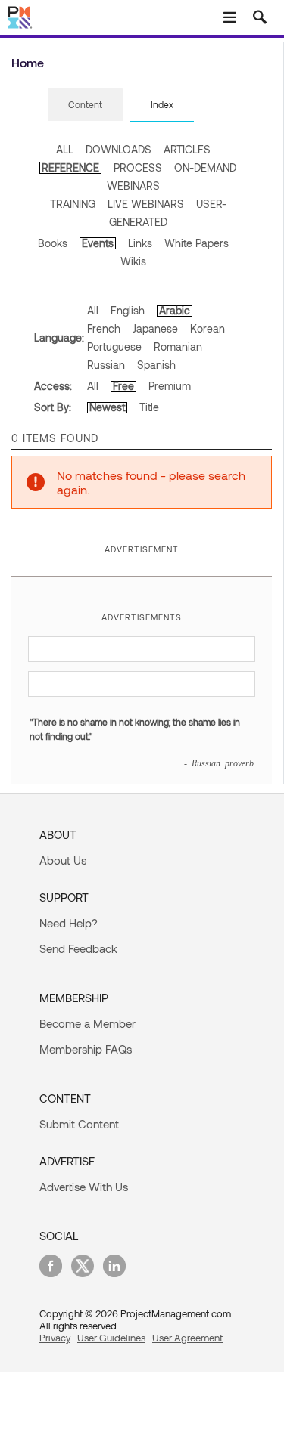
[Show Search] (260, 17)
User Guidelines (111, 1338)
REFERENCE (70, 167)
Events (98, 243)
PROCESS (138, 167)
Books (52, 243)
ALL (64, 149)
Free (123, 385)
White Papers (196, 243)
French (103, 328)
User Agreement (187, 1338)
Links (140, 243)
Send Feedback (78, 948)
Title (149, 407)
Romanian (178, 346)
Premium (169, 385)
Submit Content (79, 1124)
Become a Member (87, 1023)
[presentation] (85, 104)
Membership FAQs (85, 1049)
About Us (62, 860)
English (128, 310)
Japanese (155, 328)
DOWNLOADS (118, 149)
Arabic (174, 310)
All (92, 310)
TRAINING (72, 203)
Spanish (156, 364)
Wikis (133, 261)
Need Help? (68, 923)
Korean (207, 328)
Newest (107, 407)
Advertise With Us (83, 1186)
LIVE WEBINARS (146, 203)
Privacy (54, 1338)
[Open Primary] (229, 17)
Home (27, 62)
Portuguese (114, 346)
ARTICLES (187, 149)
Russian (106, 364)
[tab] (85, 105)
